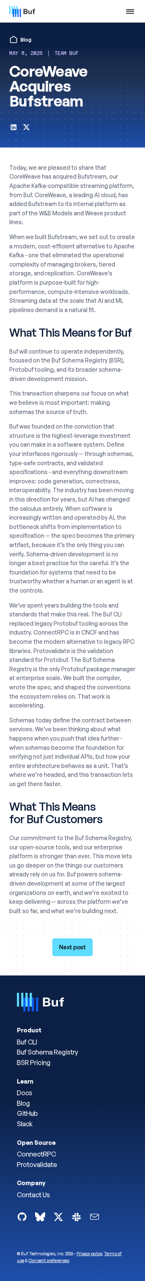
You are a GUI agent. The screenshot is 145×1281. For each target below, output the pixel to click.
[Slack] (76, 1217)
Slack (25, 1124)
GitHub (27, 1113)
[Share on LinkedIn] (13, 128)
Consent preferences (49, 1260)
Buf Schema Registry (47, 1052)
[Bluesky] (40, 1217)
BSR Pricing (33, 1062)
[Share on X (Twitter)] (26, 128)
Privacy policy (89, 1253)
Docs (24, 1093)
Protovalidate (37, 1164)
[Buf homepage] (40, 1003)
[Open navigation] (130, 11)
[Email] (94, 1217)
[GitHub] (22, 1217)
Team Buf (66, 53)
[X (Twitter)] (58, 1217)
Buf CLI (27, 1042)
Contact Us (33, 1195)
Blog (23, 1103)
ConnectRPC (36, 1154)
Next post (72, 947)
